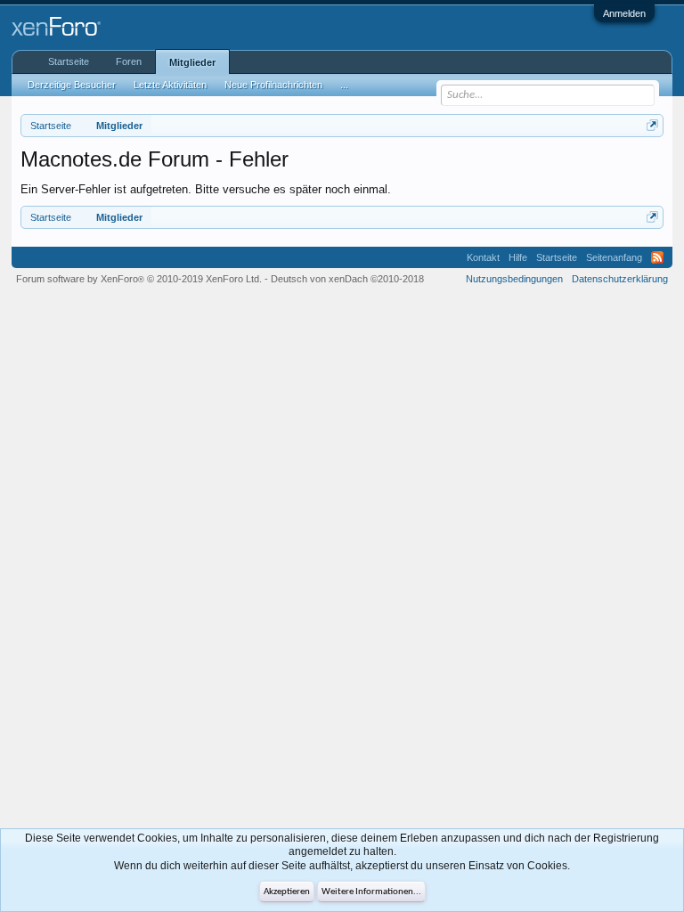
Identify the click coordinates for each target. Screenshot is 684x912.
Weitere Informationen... (371, 892)
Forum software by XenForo (139, 278)
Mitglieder (192, 62)
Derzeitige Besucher (72, 84)
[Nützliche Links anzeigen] (652, 125)
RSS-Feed (657, 257)
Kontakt (483, 257)
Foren (129, 61)
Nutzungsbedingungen (514, 278)
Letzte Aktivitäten (170, 84)
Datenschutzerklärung (620, 278)
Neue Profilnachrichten (273, 84)
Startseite (68, 61)
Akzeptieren (287, 892)
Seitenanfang (614, 257)
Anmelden (624, 13)
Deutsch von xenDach (347, 278)
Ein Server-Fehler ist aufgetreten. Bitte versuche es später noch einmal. (205, 189)
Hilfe (518, 257)
